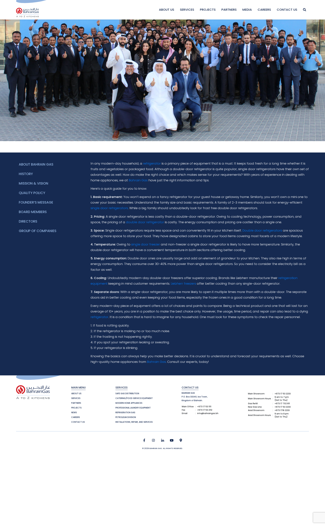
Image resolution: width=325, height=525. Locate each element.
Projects (208, 9)
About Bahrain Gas (36, 164)
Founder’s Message (36, 202)
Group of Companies (37, 230)
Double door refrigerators (262, 230)
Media (247, 9)
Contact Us (287, 9)
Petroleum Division (125, 417)
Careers (264, 9)
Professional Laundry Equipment (133, 407)
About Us (166, 9)
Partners (229, 9)
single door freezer (145, 244)
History (26, 173)
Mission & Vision (33, 183)
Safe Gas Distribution (127, 393)
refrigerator (152, 163)
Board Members (33, 211)
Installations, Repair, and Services (134, 422)
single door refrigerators (109, 208)
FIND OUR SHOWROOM (181, 440)
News (74, 412)
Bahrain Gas (138, 180)
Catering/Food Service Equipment (134, 398)
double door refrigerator (145, 222)
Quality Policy (32, 192)
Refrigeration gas (125, 412)
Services (187, 9)
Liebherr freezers (183, 283)
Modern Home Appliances (128, 403)
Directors (28, 221)
